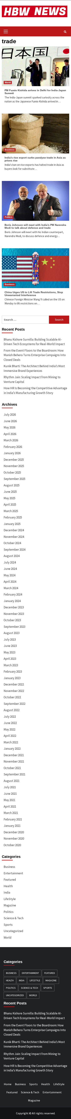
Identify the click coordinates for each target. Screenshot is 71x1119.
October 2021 (12, 768)
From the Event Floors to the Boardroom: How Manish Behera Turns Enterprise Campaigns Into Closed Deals (35, 355)
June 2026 (10, 421)
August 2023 (11, 633)
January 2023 (12, 678)
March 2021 (11, 813)
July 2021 (10, 787)
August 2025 (11, 485)
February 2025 (13, 517)
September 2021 (14, 774)
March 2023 (11, 665)
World (8, 82)
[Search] (65, 31)
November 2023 (14, 614)
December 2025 (14, 460)
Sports (8, 925)
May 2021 (9, 800)
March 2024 (11, 588)
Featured (10, 880)
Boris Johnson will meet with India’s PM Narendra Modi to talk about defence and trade (35, 226)
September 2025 (14, 479)
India (7, 892)
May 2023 (9, 652)
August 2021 (11, 781)
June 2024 (10, 569)
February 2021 (13, 819)
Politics (8, 217)
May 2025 (9, 498)
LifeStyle (10, 899)
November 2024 (14, 537)
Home (7, 1084)
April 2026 (10, 434)
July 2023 (10, 639)
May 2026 (9, 427)
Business (10, 150)
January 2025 (12, 524)
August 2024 (11, 556)
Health (8, 886)
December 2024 (14, 530)
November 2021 (14, 761)
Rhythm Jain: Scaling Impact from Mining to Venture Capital (32, 379)
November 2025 (14, 466)
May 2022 (9, 729)
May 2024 (9, 575)
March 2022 (11, 742)
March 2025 (11, 511)
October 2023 (12, 620)
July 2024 (10, 562)
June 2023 (10, 646)
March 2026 (11, 440)
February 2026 (13, 447)
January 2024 (12, 601)
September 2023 (14, 627)
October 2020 (12, 845)
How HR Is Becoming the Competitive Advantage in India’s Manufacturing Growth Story (35, 390)
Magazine (10, 905)
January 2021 (12, 826)
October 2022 (12, 697)
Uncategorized (13, 931)
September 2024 (14, 550)
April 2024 (10, 582)
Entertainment (13, 873)
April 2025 (10, 504)
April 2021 (10, 806)
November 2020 (14, 839)
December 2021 (14, 755)
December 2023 (14, 607)
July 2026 (10, 415)
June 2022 (10, 723)
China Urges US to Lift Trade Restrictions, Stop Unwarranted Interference (34, 294)
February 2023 (13, 671)
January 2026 (12, 453)
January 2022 (12, 749)
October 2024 (12, 543)
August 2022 (11, 710)
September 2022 (14, 704)
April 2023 (10, 659)
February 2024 (13, 594)
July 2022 (10, 717)
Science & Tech (13, 918)
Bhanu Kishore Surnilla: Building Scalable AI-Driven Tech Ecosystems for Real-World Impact (34, 341)
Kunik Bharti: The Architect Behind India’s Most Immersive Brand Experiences (34, 368)
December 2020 (14, 832)
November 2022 (14, 691)
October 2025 (12, 472)
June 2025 (10, 492)
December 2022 (14, 684)
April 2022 (10, 736)
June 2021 (10, 794)
